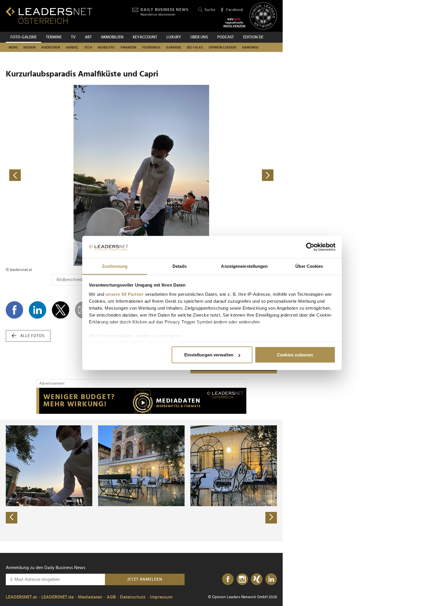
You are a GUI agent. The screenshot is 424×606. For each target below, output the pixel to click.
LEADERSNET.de (57, 597)
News (13, 47)
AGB (111, 597)
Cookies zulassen (295, 354)
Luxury (173, 37)
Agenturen (50, 47)
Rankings (250, 47)
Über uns (199, 37)
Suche (210, 10)
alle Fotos (32, 336)
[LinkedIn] (271, 579)
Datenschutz (133, 597)
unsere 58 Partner (125, 293)
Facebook (234, 10)
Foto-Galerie (23, 37)
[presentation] (11, 517)
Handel (72, 47)
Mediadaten (90, 597)
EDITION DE (253, 37)
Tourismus (151, 47)
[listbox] (141, 480)
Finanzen (128, 47)
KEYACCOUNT (145, 37)
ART (88, 37)
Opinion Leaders (223, 47)
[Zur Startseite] (49, 15)
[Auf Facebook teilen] (14, 310)
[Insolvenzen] (234, 22)
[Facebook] (228, 579)
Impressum (161, 597)
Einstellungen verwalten (208, 354)
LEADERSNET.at (21, 597)
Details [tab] (179, 265)
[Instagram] (242, 579)
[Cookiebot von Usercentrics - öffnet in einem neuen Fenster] (310, 247)
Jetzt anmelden (144, 579)
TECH (88, 47)
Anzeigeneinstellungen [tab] (244, 265)
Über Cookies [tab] (309, 265)
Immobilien (112, 37)
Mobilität (106, 47)
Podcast (225, 37)
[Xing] (256, 579)
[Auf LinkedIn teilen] (37, 310)
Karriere (173, 47)
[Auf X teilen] (60, 310)
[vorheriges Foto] (73, 175)
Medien (29, 47)
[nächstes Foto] (209, 175)
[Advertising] (141, 401)
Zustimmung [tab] (114, 265)
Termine (54, 37)
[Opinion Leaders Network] (263, 16)
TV (73, 37)
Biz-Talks (195, 47)
